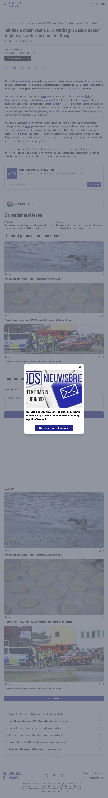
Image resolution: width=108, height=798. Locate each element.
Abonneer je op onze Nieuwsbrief (54, 428)
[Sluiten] (80, 367)
